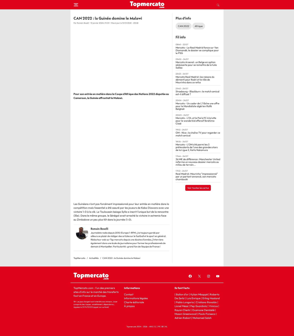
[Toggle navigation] (76, 4)
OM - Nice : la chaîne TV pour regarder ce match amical (198, 134)
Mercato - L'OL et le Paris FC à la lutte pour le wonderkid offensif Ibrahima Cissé (196, 121)
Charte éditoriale (134, 302)
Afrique (199, 26)
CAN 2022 (183, 26)
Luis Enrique (193, 298)
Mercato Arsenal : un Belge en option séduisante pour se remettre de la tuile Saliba (196, 65)
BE (163, 326)
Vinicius (213, 306)
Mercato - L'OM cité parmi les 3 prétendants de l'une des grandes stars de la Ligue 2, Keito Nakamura (197, 147)
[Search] (218, 5)
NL (166, 326)
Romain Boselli (99, 228)
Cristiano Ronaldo (206, 302)
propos (130, 306)
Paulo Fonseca (206, 313)
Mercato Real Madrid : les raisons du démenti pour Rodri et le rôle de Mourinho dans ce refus (195, 79)
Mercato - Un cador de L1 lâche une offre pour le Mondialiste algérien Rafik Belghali (197, 106)
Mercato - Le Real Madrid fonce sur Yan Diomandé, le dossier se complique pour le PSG (197, 50)
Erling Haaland (211, 298)
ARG (151, 326)
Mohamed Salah (202, 317)
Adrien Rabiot (183, 317)
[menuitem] (218, 5)
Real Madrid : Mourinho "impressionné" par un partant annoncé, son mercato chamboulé (197, 176)
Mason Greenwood (186, 313)
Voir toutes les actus (198, 187)
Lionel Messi (181, 306)
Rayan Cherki (182, 309)
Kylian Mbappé (199, 294)
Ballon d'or (182, 294)
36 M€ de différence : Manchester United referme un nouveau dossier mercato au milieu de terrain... (198, 162)
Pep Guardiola (198, 306)
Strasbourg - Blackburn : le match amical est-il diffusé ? (197, 93)
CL (155, 326)
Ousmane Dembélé (203, 309)
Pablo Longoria (185, 302)
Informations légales (136, 298)
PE (159, 326)
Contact (128, 294)
